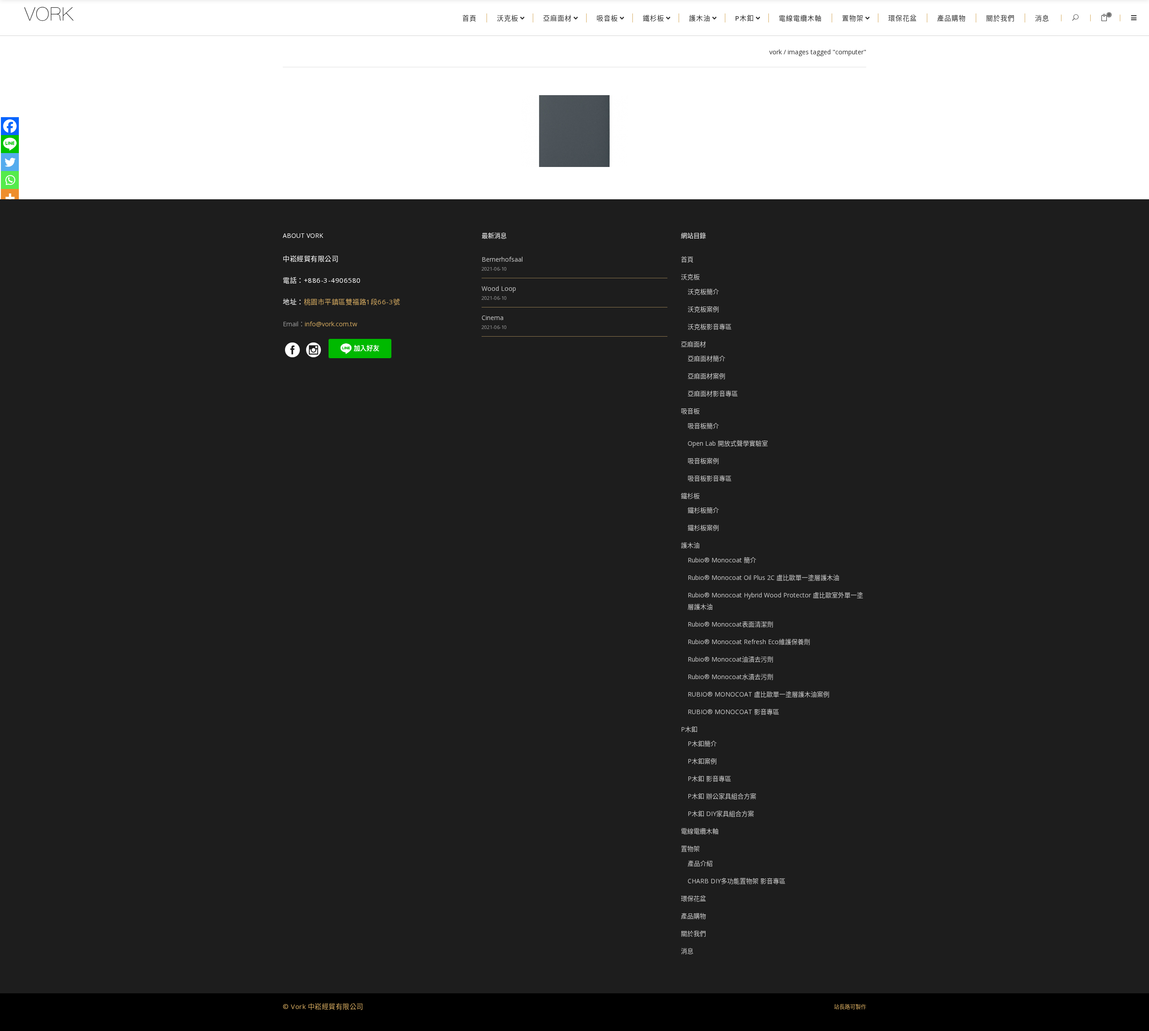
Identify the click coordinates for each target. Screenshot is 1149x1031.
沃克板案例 (703, 309)
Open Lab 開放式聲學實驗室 (728, 443)
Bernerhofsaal (502, 259)
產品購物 (693, 916)
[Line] (10, 144)
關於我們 (693, 933)
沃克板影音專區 (710, 326)
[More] (10, 198)
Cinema (493, 317)
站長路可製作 (850, 1007)
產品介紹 (700, 863)
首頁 (687, 259)
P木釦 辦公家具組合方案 (722, 796)
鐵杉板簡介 (703, 510)
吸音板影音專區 (710, 478)
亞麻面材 (693, 344)
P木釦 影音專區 (709, 778)
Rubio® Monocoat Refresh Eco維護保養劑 (749, 641)
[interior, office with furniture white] (574, 131)
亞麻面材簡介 (706, 358)
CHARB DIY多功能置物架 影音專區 (736, 881)
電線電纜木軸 (700, 831)
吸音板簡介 (703, 425)
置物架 (690, 848)
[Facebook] (10, 126)
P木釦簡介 (702, 743)
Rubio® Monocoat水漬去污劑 (730, 676)
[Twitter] (10, 162)
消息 (687, 951)
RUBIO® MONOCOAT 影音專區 (733, 711)
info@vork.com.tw (331, 324)
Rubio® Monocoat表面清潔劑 (730, 624)
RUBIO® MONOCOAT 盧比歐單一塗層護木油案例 (758, 694)
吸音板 (690, 411)
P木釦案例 (702, 761)
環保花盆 (693, 898)
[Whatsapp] (10, 180)
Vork (775, 52)
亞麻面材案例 (706, 376)
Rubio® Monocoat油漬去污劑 (730, 659)
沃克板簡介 (703, 291)
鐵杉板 (690, 495)
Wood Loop (499, 288)
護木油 (690, 545)
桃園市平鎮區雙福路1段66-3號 (352, 301)
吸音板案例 (703, 460)
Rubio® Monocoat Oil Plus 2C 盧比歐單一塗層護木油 (763, 577)
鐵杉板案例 (703, 527)
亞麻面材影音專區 (713, 393)
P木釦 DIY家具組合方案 (721, 813)
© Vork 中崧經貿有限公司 (323, 1006)
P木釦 (689, 729)
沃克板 (690, 276)
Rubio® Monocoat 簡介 (722, 560)
